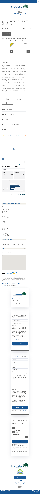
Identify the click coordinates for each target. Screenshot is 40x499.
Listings (8, 283)
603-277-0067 (21, 483)
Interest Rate (15, 434)
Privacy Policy (15, 339)
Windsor (15, 283)
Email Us (20, 15)
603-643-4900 (22, 13)
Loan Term (15, 422)
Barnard (20, 283)
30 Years (16, 423)
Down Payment (16, 430)
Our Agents (18, 303)
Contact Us (14, 303)
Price (13, 426)
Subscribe (20, 343)
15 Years (21, 423)
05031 (4, 285)
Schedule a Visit (24, 356)
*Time (13, 371)
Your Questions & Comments (18, 375)
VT (11, 283)
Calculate (20, 441)
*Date (13, 367)
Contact (20, 477)
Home (3, 283)
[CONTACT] (6, 34)
